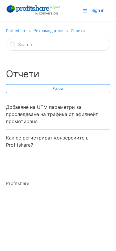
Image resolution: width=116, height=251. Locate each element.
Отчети (78, 30)
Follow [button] (58, 88)
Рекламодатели (49, 30)
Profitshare (16, 30)
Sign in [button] (97, 10)
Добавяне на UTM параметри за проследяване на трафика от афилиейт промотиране (52, 114)
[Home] (33, 13)
